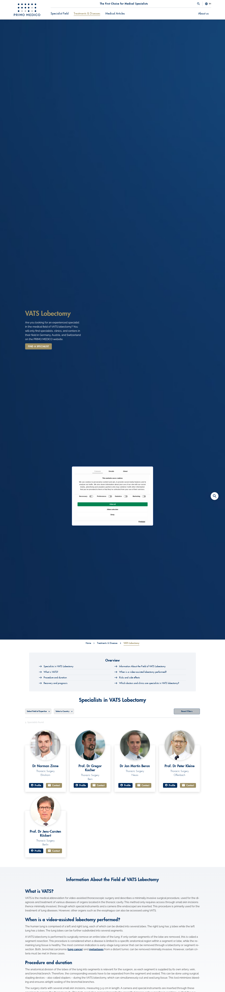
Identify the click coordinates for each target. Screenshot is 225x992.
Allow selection (112, 509)
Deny (112, 515)
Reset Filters (187, 711)
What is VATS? (51, 672)
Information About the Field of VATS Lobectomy (142, 666)
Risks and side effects (129, 677)
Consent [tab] (97, 471)
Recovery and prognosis (55, 683)
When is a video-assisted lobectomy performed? (143, 672)
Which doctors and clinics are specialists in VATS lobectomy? (149, 683)
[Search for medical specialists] (214, 496)
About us (203, 13)
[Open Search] (198, 3)
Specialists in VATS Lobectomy (58, 666)
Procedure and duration (55, 677)
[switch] (110, 496)
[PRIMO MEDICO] (27, 10)
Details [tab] (111, 471)
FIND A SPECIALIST (38, 346)
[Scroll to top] (214, 985)
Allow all (113, 504)
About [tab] (125, 471)
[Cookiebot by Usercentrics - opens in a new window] (139, 522)
